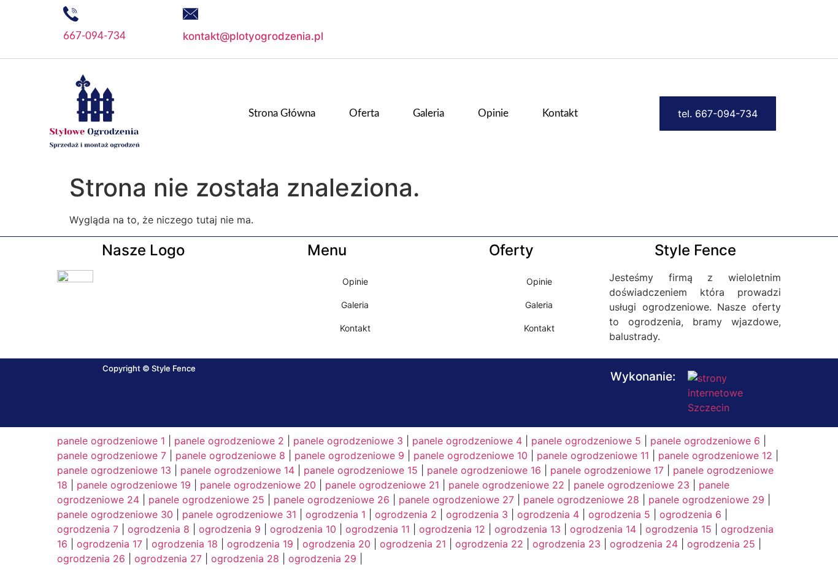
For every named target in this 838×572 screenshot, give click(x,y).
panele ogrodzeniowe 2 (229, 441)
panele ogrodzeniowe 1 (111, 441)
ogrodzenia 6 (690, 514)
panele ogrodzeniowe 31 (239, 514)
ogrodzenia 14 (603, 529)
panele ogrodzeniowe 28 (581, 499)
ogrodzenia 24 (644, 544)
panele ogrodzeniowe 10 (470, 455)
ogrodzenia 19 (260, 544)
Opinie (493, 113)
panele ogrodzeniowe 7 (111, 455)
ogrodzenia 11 (377, 529)
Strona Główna (281, 113)
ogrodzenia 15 (678, 529)
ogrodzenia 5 (619, 514)
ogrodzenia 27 (168, 558)
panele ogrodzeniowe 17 (607, 470)
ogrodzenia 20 (336, 544)
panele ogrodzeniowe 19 (134, 485)
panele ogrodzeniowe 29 (706, 499)
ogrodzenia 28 (245, 558)
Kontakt (560, 113)
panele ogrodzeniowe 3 (348, 441)
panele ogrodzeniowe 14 (237, 470)
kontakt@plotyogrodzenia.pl (253, 36)
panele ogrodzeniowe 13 (114, 470)
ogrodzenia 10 (303, 529)
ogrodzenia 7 (87, 529)
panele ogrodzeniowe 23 (632, 485)
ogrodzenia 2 (406, 514)
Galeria (428, 113)
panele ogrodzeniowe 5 (586, 441)
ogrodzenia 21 (413, 544)
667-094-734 (94, 36)
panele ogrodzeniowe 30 (115, 514)
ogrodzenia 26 (91, 558)
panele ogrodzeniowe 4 (467, 441)
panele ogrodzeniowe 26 (332, 499)
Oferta (364, 113)
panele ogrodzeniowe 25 (206, 499)
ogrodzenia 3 (477, 514)
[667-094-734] (71, 13)
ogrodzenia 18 (185, 544)
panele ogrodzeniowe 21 (382, 485)
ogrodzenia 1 (336, 514)
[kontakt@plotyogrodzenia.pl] (190, 13)
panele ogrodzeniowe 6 (705, 441)
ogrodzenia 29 (322, 558)
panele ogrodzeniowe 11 (593, 455)
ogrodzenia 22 (489, 544)
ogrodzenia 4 (548, 514)
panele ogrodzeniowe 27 (456, 499)
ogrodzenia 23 (566, 544)
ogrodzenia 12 (452, 529)
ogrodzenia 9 (230, 529)
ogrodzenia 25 (721, 544)
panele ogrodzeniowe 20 (258, 485)
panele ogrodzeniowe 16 (484, 470)
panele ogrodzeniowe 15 (361, 470)
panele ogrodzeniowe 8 (230, 455)
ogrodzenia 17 (109, 544)
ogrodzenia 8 (159, 529)
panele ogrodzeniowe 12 (715, 455)
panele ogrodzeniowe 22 (506, 485)
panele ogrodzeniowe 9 (349, 455)
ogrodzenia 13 (527, 529)
